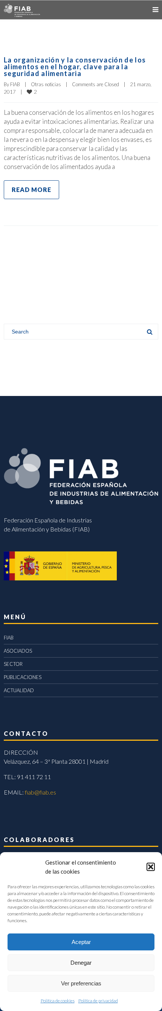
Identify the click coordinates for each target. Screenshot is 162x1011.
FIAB (15, 84)
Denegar (81, 962)
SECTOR (13, 664)
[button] (150, 867)
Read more (31, 189)
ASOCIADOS (18, 651)
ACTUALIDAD (19, 690)
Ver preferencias (81, 983)
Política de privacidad (98, 1000)
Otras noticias (46, 84)
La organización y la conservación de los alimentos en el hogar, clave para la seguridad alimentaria (75, 67)
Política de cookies (58, 1000)
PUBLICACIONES (22, 677)
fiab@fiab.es (40, 792)
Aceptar (81, 942)
